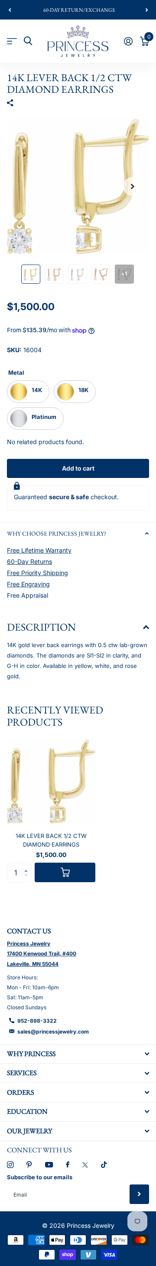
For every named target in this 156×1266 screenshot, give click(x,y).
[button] (9, 10)
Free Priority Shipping (37, 572)
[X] (85, 1165)
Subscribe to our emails (39, 1177)
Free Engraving (28, 584)
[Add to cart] (65, 872)
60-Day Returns (29, 561)
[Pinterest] (29, 1164)
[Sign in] (128, 41)
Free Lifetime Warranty (39, 550)
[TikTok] (104, 1164)
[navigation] (30, 274)
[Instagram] (10, 1164)
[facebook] (67, 1165)
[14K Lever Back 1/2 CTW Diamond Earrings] (51, 781)
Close (78, 1054)
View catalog (12, 41)
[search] (28, 41)
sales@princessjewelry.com (53, 1031)
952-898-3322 (37, 1020)
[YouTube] (49, 1165)
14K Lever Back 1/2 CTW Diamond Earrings (51, 840)
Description (41, 627)
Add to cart (78, 468)
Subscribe (139, 1194)
